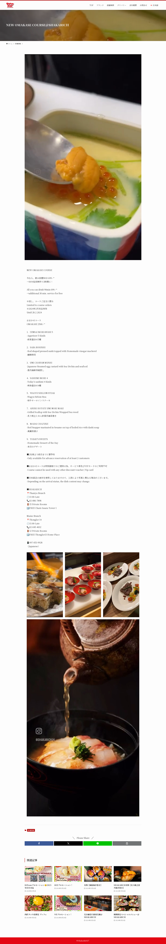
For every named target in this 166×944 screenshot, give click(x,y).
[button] (39, 843)
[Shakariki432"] (10, 5)
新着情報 (31, 830)
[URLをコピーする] (127, 843)
